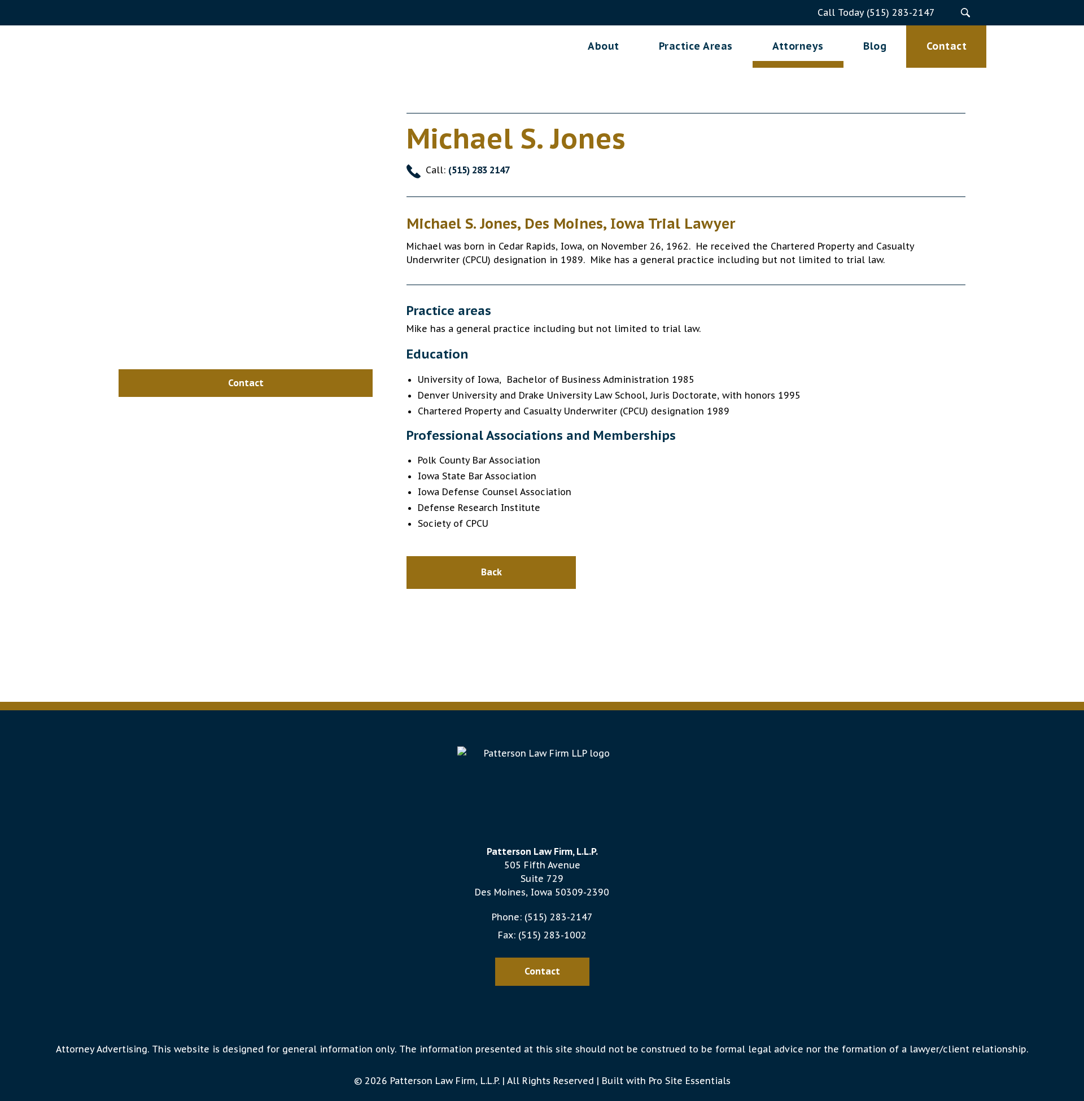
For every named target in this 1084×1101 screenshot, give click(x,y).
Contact (542, 971)
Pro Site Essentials (690, 1080)
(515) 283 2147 (479, 170)
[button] (965, 12)
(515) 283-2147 (558, 917)
